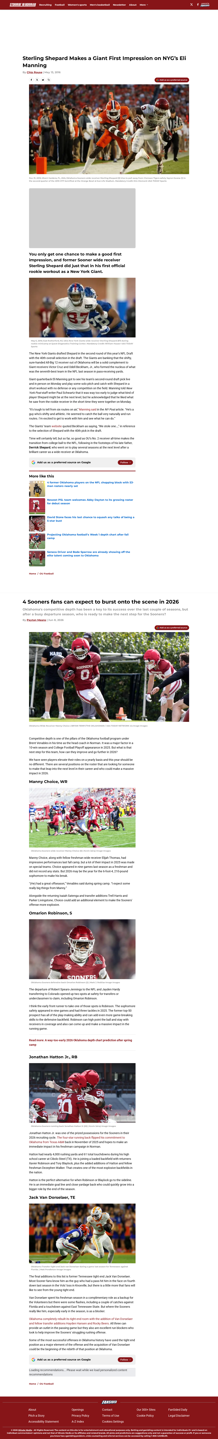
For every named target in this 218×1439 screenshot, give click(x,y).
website (57, 426)
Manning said (88, 409)
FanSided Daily (177, 1409)
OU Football (47, 573)
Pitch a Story (36, 1415)
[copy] (48, 80)
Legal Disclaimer (179, 1415)
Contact (107, 1409)
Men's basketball (100, 4)
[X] (191, 4)
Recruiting (45, 4)
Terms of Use (110, 1415)
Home (32, 573)
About (133, 4)
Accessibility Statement (43, 1421)
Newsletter (119, 4)
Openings (78, 1409)
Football (60, 4)
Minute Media (25, 1430)
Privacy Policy (80, 1415)
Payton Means (36, 620)
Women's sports (77, 4)
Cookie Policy (145, 1415)
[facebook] (198, 4)
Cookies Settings (113, 1421)
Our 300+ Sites (146, 1409)
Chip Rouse (34, 72)
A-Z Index (78, 1421)
